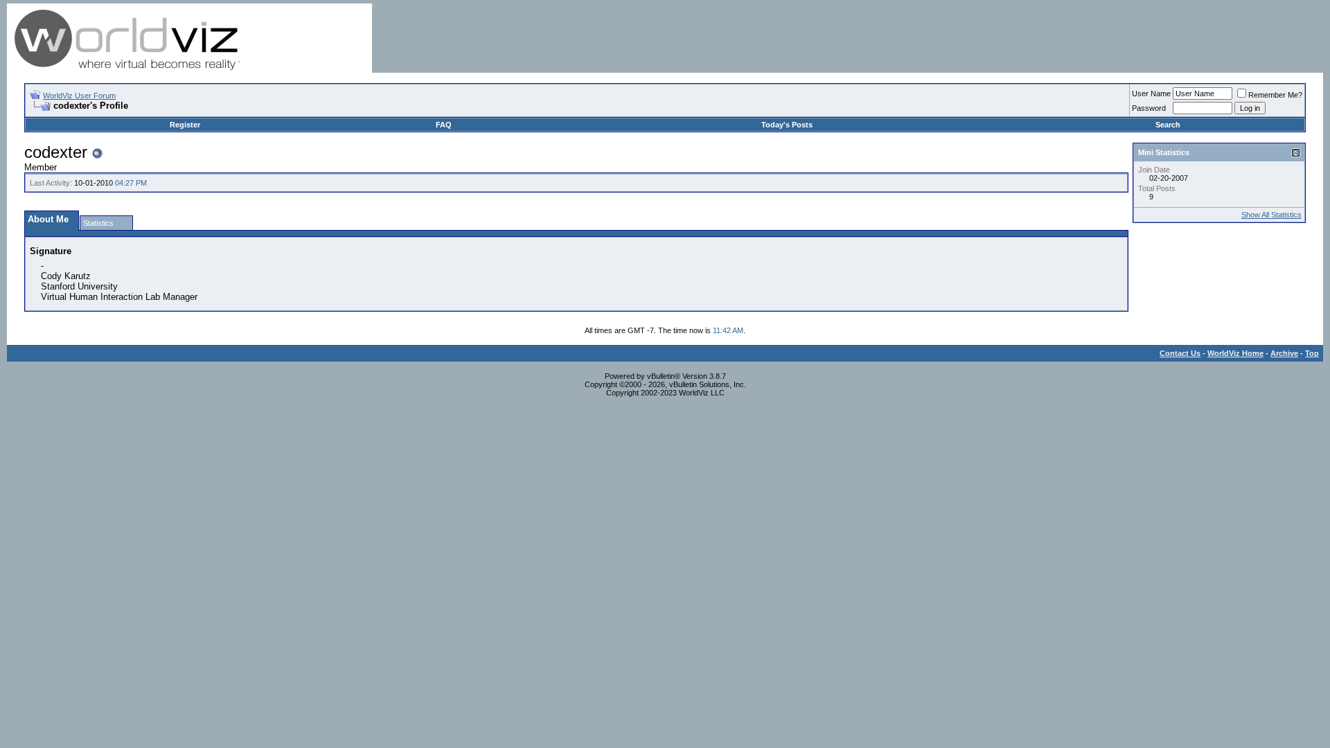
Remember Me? (1275, 95)
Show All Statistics (1271, 215)
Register (185, 125)
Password (1149, 108)
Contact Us (1180, 353)
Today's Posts (787, 125)
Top (1312, 353)
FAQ (444, 125)
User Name (1151, 93)
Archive (1284, 353)
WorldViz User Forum (79, 95)
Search (1167, 125)
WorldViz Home (1235, 353)
